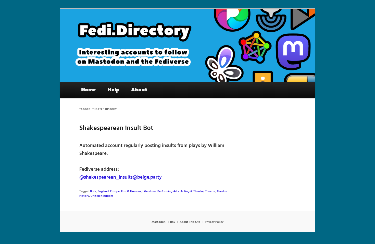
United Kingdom (102, 196)
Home (88, 90)
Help (113, 90)
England (103, 191)
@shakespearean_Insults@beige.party (120, 177)
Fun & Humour (131, 191)
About (139, 90)
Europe (115, 191)
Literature (149, 191)
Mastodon (159, 222)
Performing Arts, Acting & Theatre (180, 191)
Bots (93, 191)
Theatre (210, 191)
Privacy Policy (214, 222)
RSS (172, 222)
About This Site (190, 222)
